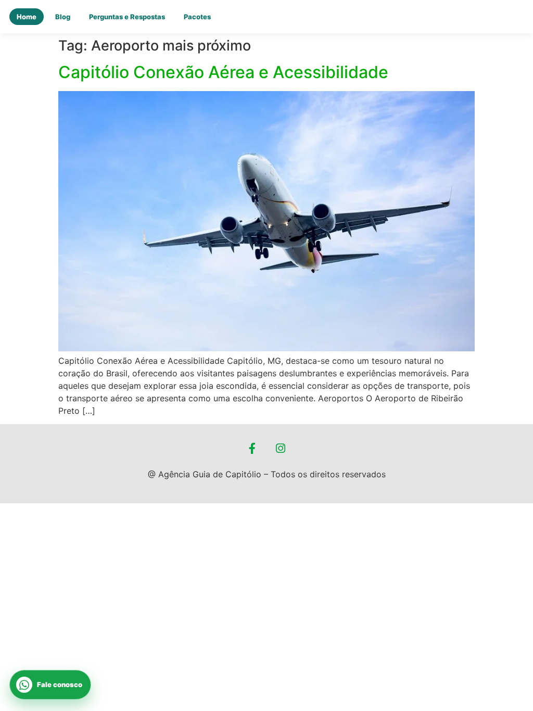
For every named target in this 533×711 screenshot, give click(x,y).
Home (26, 16)
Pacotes (197, 16)
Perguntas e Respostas (127, 16)
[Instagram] (281, 449)
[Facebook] (252, 449)
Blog (62, 16)
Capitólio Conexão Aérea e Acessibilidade (223, 72)
